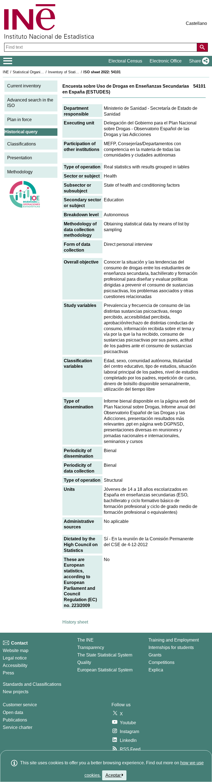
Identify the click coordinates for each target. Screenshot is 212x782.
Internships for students (171, 647)
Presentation (19, 157)
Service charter (17, 727)
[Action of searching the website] (202, 47)
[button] (198, 61)
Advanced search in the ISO (30, 103)
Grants (155, 655)
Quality (84, 662)
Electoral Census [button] (125, 61)
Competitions (161, 662)
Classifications (21, 144)
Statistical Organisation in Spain (38, 72)
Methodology (20, 172)
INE (6, 72)
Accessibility (15, 665)
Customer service (20, 704)
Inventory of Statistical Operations (75, 72)
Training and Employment (174, 640)
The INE (85, 640)
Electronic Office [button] (166, 61)
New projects (15, 691)
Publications (15, 720)
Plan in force (19, 119)
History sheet (75, 622)
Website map (15, 650)
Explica (156, 670)
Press (8, 673)
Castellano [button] (196, 23)
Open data (13, 712)
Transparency (90, 647)
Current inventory (24, 86)
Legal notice (15, 658)
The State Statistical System (104, 655)
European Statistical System (104, 670)
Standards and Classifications (32, 684)
